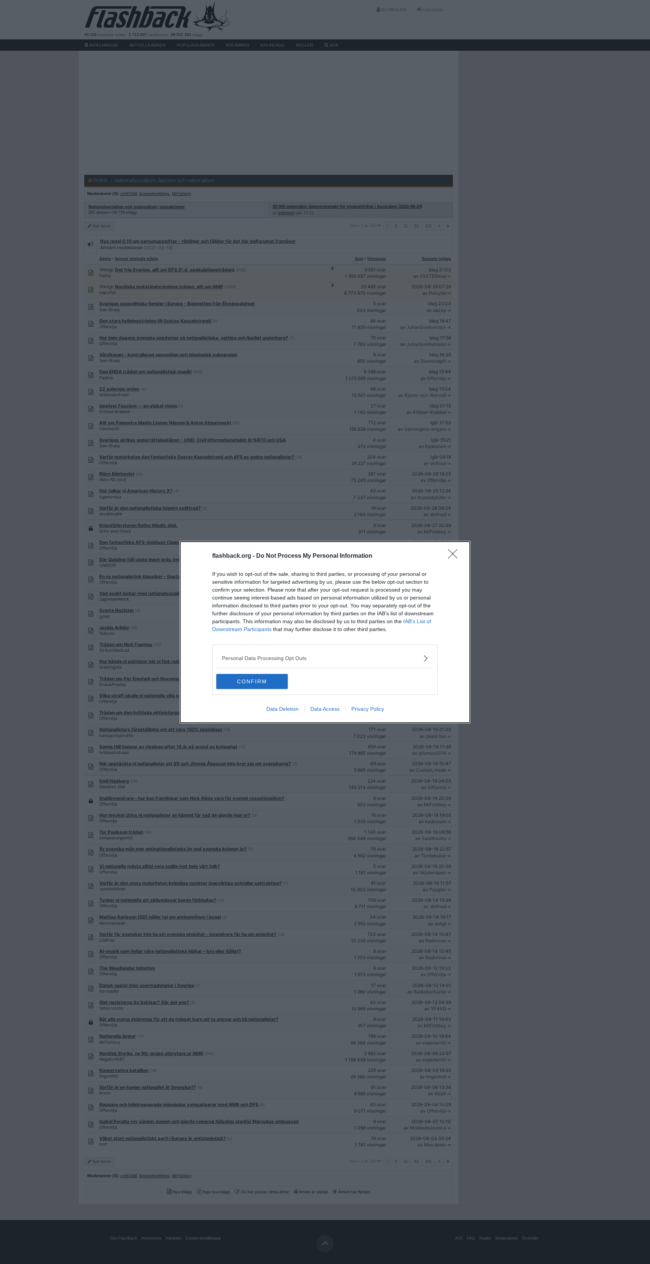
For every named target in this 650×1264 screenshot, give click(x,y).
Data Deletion (282, 709)
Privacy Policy (367, 709)
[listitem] (325, 658)
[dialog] (325, 632)
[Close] (455, 556)
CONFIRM (252, 681)
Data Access (325, 709)
